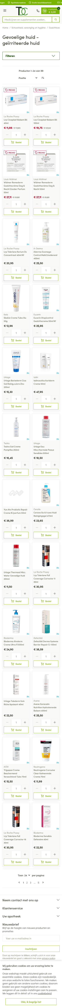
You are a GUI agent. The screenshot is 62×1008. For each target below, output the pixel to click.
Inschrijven (31, 948)
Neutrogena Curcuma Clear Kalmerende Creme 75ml (44, 773)
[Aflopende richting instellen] (43, 77)
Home (5, 27)
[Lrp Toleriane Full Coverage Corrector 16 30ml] (16, 816)
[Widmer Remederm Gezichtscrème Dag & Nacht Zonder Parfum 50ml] (16, 162)
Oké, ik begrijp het (31, 1001)
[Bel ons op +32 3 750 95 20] (37, 10)
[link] (20, 882)
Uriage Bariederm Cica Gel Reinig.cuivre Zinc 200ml (15, 383)
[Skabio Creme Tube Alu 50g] (16, 298)
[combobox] (27, 19)
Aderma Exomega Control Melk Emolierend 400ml (45, 255)
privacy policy (48, 958)
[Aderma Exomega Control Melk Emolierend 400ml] (45, 232)
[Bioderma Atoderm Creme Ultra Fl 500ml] (16, 621)
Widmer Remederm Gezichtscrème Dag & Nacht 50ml (44, 185)
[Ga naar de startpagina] (21, 10)
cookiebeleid (45, 993)
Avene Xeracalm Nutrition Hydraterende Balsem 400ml (45, 707)
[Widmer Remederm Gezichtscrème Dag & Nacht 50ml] (45, 162)
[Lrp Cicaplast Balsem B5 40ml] (16, 100)
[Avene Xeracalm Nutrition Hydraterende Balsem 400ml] (45, 684)
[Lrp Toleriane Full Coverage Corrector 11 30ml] (45, 555)
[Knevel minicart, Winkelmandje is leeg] (44, 10)
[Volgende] (42, 882)
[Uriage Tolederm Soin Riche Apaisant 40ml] (16, 684)
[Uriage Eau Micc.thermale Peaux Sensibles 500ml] (45, 427)
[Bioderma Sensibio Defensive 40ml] (45, 816)
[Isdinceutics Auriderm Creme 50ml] (45, 360)
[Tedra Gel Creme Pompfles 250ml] (16, 427)
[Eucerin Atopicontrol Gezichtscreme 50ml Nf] (45, 298)
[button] (31, 56)
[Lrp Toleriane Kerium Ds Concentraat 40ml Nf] (16, 232)
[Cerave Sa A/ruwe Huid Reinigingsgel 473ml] (45, 493)
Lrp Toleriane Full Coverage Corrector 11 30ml (44, 578)
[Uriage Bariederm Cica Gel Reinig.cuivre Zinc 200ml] (16, 360)
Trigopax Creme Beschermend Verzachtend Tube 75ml (15, 773)
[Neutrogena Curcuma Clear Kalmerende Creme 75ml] (45, 750)
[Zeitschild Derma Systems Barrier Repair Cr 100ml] (45, 621)
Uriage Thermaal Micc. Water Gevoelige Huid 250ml (15, 575)
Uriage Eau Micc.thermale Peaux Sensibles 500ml (44, 450)
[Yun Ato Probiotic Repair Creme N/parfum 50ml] (16, 493)
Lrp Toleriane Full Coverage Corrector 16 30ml (15, 839)
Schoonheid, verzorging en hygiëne (29, 27)
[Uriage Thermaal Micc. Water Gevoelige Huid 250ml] (16, 555)
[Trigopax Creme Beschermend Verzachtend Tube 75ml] (16, 750)
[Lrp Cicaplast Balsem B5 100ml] (45, 100)
